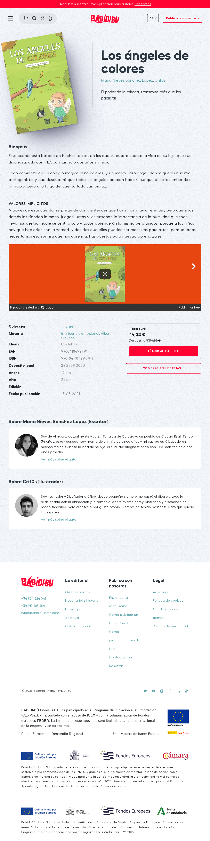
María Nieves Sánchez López (127, 80)
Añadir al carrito (163, 351)
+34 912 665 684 (33, 605)
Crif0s (160, 80)
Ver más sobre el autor (59, 459)
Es (152, 18)
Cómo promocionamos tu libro (124, 640)
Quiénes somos (77, 592)
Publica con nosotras (182, 18)
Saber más (143, 4)
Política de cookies (168, 600)
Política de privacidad (170, 626)
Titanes (67, 326)
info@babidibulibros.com (39, 613)
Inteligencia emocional (80, 333)
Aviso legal (161, 592)
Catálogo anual (78, 626)
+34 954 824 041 (33, 598)
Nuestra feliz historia (81, 600)
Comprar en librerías (162, 368)
